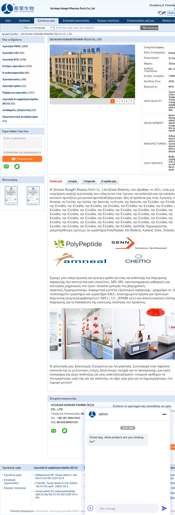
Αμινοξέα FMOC (11, 46)
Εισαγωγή (56, 181)
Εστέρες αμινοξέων (13, 66)
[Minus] (164, 414)
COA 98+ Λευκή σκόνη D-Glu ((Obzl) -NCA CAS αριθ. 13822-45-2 (56, 485)
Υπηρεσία (89, 181)
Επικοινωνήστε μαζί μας (141, 20)
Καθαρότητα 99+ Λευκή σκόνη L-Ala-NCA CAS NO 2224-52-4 (56, 477)
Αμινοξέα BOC (10, 59)
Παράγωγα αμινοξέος (15, 92)
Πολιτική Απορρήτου (22, 511)
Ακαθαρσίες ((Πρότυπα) (16, 110)
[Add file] (90, 508)
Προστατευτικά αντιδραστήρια (20, 116)
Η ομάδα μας (108, 181)
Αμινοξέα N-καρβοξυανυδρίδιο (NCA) (56, 467)
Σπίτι (8, 20)
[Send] (164, 508)
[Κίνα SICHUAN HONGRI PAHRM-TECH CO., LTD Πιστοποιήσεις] (11, 207)
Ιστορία (72, 181)
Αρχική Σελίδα (10, 34)
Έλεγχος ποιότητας (108, 20)
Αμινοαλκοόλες (11, 79)
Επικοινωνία (24, 158)
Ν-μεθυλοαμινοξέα (13, 72)
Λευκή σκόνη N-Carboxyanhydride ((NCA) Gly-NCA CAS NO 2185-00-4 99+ (56, 494)
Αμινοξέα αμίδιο (11, 86)
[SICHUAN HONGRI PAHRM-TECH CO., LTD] (25, 8)
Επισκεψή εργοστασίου (76, 20)
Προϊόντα (24, 20)
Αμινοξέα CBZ (10, 52)
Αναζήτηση (151, 27)
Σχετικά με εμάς (46, 20)
